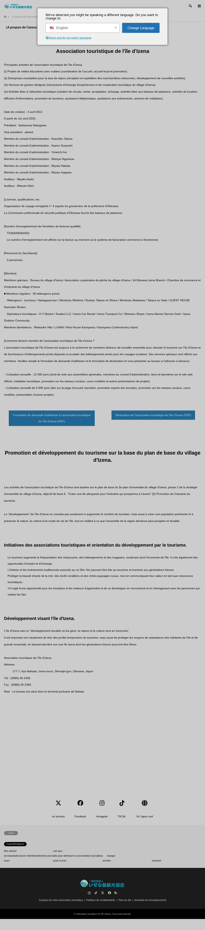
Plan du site (125, 900)
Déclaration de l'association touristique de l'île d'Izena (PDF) (153, 415)
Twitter (102, 892)
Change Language (141, 28)
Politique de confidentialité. (101, 900)
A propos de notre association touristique (61, 900)
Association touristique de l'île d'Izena (93, 914)
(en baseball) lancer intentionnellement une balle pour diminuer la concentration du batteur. (53, 855)
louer (7, 860)
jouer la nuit (59, 860)
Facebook (109, 892)
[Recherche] (190, 6)
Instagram (89, 892)
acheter (106, 860)
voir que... (58, 851)
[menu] (199, 6)
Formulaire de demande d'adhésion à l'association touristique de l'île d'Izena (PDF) (52, 418)
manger (111, 855)
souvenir (156, 860)
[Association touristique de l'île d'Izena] (18, 6)
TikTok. (95, 892)
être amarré (10, 851)
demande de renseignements (150, 900)
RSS (115, 892)
